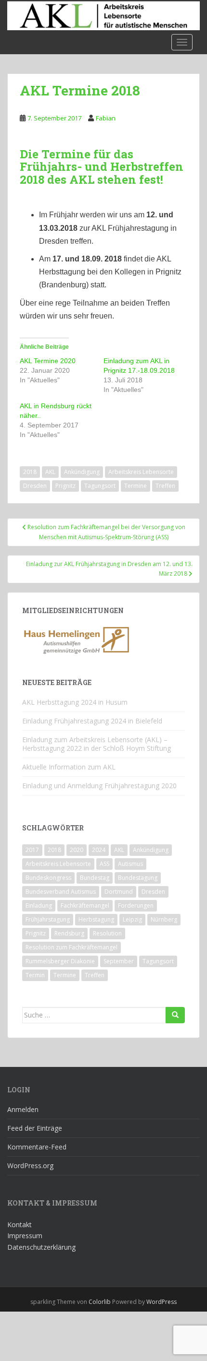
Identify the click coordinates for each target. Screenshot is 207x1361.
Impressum (24, 1235)
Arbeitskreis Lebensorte (141, 472)
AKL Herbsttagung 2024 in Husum (75, 702)
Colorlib (100, 1302)
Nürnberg (164, 919)
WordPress (161, 1302)
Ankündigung (82, 472)
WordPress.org (30, 1165)
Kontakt (19, 1224)
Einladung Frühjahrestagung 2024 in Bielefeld (92, 720)
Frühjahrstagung (48, 919)
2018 (30, 472)
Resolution (107, 933)
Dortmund (118, 892)
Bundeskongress (48, 878)
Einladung (39, 905)
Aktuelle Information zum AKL (69, 766)
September (119, 961)
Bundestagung (137, 878)
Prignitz (65, 486)
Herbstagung (96, 919)
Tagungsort (100, 486)
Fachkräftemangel (85, 905)
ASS (104, 864)
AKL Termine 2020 (48, 361)
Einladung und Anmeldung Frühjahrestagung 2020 (99, 785)
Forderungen (136, 905)
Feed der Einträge (34, 1128)
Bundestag (94, 878)
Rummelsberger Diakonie (60, 961)
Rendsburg (69, 933)
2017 (32, 850)
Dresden (35, 486)
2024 (98, 850)
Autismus (130, 864)
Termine (135, 486)
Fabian (106, 118)
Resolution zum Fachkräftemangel (71, 947)
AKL (50, 472)
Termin (35, 975)
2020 (76, 850)
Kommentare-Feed (36, 1146)
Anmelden (23, 1109)
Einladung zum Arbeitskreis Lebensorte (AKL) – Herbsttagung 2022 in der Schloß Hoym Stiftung (96, 744)
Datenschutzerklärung (41, 1247)
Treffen (165, 486)
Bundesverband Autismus (61, 892)
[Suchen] (175, 1015)
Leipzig (132, 919)
